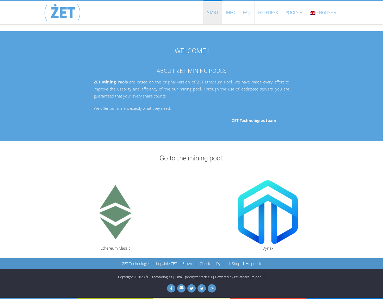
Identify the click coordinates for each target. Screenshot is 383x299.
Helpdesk (268, 12)
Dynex (221, 263)
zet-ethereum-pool (248, 277)
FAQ (247, 12)
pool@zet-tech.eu (198, 277)
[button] (323, 12)
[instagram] (212, 288)
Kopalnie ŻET (166, 263)
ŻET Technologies (136, 263)
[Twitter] (191, 288)
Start (212, 12)
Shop (236, 263)
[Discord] (181, 288)
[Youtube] (201, 288)
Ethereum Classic (196, 263)
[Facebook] (171, 288)
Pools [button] (292, 12)
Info (230, 12)
